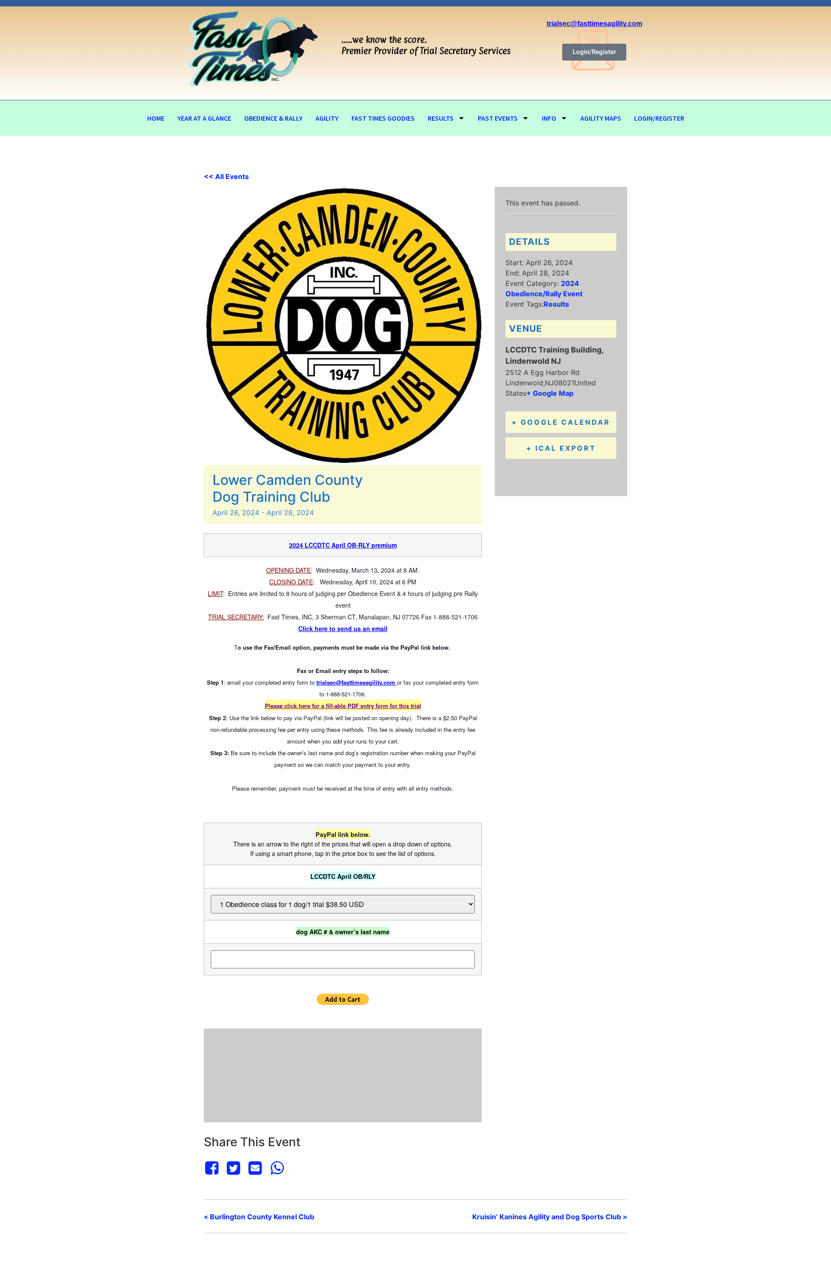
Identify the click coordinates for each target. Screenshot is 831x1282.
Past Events (498, 118)
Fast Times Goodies (383, 118)
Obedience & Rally (273, 118)
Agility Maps (600, 118)
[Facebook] (213, 1167)
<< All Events (226, 176)
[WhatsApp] (277, 1167)
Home (155, 118)
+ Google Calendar (561, 422)
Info (549, 118)
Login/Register (659, 118)
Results (441, 118)
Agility (327, 118)
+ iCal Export (561, 448)
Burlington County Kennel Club (259, 1216)
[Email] (255, 1167)
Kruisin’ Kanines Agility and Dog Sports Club (549, 1216)
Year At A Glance (204, 118)
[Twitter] (233, 1167)
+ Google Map (549, 393)
